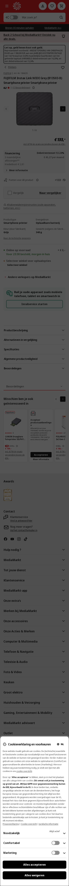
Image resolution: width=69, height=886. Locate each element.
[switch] (56, 843)
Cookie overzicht (29, 824)
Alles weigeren (34, 875)
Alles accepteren (34, 864)
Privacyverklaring (11, 824)
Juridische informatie (48, 824)
